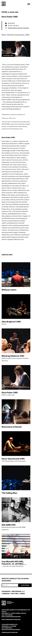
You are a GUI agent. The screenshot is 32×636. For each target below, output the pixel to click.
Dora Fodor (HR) (10, 392)
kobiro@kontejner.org (10, 632)
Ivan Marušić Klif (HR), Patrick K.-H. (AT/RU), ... (14, 562)
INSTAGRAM (16, 591)
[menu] (28, 4)
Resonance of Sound (11, 427)
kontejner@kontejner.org (11, 619)
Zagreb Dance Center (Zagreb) (18, 28)
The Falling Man (9, 493)
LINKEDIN (5, 593)
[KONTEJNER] (4, 4)
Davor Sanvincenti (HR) (13, 458)
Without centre (9, 289)
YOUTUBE (14, 593)
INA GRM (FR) (9, 525)
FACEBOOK (6, 591)
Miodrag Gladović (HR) (13, 356)
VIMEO (22, 593)
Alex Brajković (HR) (11, 321)
